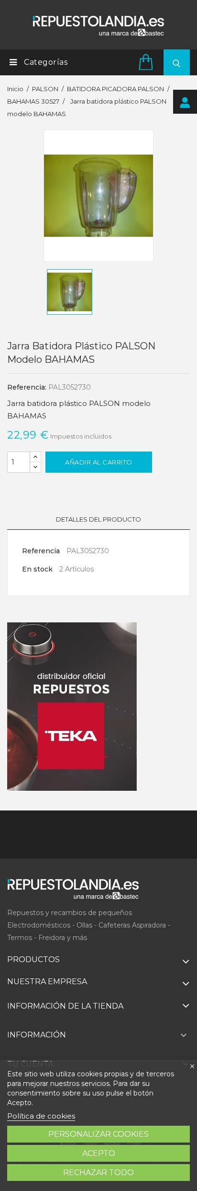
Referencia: (26, 387)
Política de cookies (41, 1115)
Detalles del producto (98, 519)
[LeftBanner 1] (72, 706)
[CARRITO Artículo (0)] (147, 61)
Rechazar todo (98, 1172)
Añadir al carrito (98, 462)
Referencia (41, 551)
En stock (37, 569)
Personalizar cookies (98, 1134)
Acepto (98, 1153)
